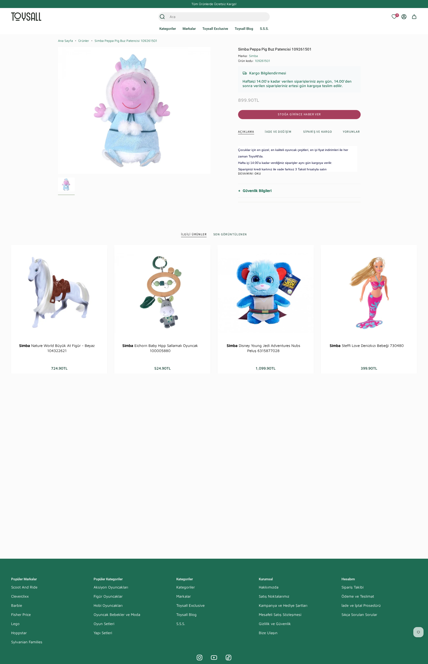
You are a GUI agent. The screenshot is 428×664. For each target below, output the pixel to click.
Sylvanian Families (26, 642)
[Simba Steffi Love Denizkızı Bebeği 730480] (369, 293)
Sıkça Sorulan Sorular (359, 614)
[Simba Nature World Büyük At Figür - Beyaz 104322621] (59, 293)
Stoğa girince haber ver (299, 114)
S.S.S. (180, 623)
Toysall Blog (186, 614)
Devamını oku (249, 173)
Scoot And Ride (24, 587)
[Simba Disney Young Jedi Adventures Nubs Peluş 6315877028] (266, 293)
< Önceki (58, 110)
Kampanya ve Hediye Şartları (283, 605)
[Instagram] (199, 657)
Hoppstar (19, 633)
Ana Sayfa (65, 41)
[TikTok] (228, 657)
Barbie (16, 605)
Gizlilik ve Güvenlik (275, 623)
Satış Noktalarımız (274, 596)
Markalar (183, 596)
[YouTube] (214, 657)
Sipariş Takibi (353, 587)
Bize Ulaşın (268, 633)
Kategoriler (185, 587)
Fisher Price (21, 614)
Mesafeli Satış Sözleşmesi (280, 614)
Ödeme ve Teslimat (358, 596)
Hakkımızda (268, 587)
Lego (15, 623)
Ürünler (83, 41)
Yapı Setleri (103, 633)
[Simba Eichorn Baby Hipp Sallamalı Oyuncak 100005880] (162, 293)
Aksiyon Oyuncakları (111, 587)
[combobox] (209, 16)
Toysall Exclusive (190, 605)
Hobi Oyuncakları (108, 605)
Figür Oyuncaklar (108, 596)
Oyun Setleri (104, 623)
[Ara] (162, 16)
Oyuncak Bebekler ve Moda (117, 614)
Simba (253, 56)
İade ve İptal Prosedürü (361, 605)
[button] (167, 29)
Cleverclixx (20, 596)
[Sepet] (414, 16)
